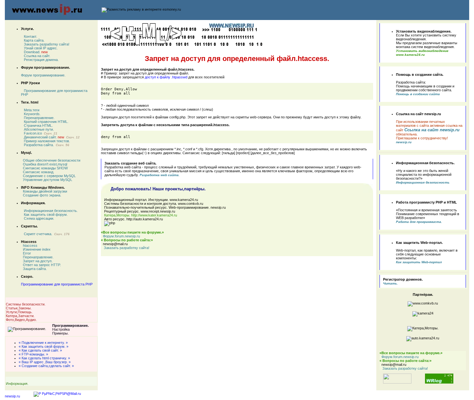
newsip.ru (12, 396)
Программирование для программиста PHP (57, 284)
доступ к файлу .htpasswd (166, 77)
